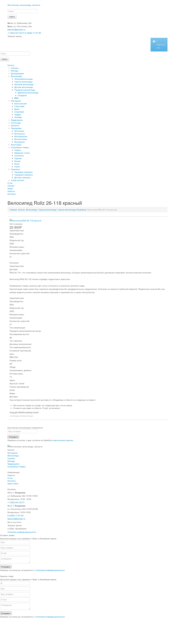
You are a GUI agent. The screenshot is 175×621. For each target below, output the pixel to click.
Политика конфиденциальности (22, 532)
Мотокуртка (19, 141)
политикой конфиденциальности (50, 570)
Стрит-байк (19, 106)
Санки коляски (17, 180)
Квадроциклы (17, 120)
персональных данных (63, 440)
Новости (11, 191)
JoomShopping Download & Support (21, 416)
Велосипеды (16, 76)
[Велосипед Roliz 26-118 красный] (25, 220)
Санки (17, 166)
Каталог (11, 65)
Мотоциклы (16, 100)
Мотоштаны (19, 133)
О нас (10, 182)
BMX (16, 98)
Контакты (12, 193)
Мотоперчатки (20, 136)
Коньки (17, 161)
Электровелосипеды (23, 78)
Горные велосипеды (23, 81)
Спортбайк (19, 111)
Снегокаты (19, 155)
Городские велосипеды (24, 89)
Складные (22, 95)
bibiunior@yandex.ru (16, 29)
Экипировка (16, 128)
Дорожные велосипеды (28, 92)
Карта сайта (13, 483)
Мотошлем (19, 130)
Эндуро (17, 114)
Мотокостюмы (20, 139)
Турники (18, 158)
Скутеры (14, 68)
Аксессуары (16, 144)
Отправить (13, 436)
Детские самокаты (22, 177)
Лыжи (16, 163)
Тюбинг (17, 150)
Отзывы (11, 185)
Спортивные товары (20, 147)
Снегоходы (16, 122)
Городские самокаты (23, 174)
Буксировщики (17, 73)
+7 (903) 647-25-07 (16, 32)
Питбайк (18, 117)
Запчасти (15, 125)
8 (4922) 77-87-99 (33, 32)
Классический (20, 103)
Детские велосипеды (23, 87)
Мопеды (14, 70)
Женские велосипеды (24, 84)
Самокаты (15, 169)
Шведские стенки (22, 152)
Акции (10, 188)
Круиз (16, 109)
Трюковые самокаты (23, 172)
